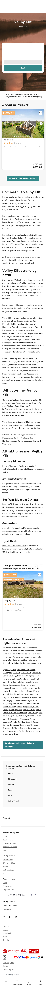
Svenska (6, 940)
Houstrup (29, 688)
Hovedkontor (8, 860)
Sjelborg (13, 716)
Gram (5, 685)
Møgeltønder (35, 697)
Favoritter (29, 984)
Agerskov (6, 669)
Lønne (18, 697)
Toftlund (15, 728)
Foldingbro (35, 682)
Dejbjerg (29, 676)
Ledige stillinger (8, 870)
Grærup (24, 685)
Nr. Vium (16, 700)
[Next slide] (41, 123)
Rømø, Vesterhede (19, 712)
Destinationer (8, 840)
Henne (21, 688)
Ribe (35, 700)
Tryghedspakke (8, 890)
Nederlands (7, 933)
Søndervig (14, 725)
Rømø (22, 703)
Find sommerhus (17, 984)
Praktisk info (7, 886)
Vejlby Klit (8, 140)
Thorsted (34, 725)
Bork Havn (36, 672)
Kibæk (36, 691)
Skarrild (30, 716)
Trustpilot (6, 818)
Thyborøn (7, 728)
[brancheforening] (11, 953)
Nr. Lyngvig (7, 700)
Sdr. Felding (33, 712)
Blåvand (16, 672)
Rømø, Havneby (9, 706)
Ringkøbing (7, 703)
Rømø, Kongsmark (24, 706)
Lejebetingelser (8, 969)
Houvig (37, 688)
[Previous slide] (4, 123)
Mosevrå (25, 697)
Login (5, 883)
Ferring (13, 682)
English (5, 930)
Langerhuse (29, 694)
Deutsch (6, 926)
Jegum (29, 691)
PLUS (5, 873)
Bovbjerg (12, 676)
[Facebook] (11, 917)
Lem (36, 694)
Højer (23, 691)
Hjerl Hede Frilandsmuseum (14, 546)
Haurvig (6, 688)
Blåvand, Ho (26, 672)
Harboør (32, 685)
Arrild (13, 669)
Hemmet (14, 688)
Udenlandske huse (9, 843)
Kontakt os (7, 909)
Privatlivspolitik (8, 963)
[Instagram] (5, 917)
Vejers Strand (12, 731)
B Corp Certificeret (10, 863)
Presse (5, 866)
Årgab (16, 734)
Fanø (36, 676)
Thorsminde (24, 725)
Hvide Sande (14, 691)
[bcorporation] (5, 959)
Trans (22, 728)
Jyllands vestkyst (11, 654)
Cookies (6, 966)
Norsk (5, 936)
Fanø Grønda (8, 679)
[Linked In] (17, 917)
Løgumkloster (8, 697)
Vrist (11, 734)
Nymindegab (26, 700)
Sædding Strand (25, 722)
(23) (23, 68)
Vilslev (5, 734)
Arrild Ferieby (23, 669)
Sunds (14, 722)
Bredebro (21, 676)
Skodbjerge (14, 719)
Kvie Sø (13, 694)
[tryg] (34, 953)
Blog (4, 850)
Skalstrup (22, 716)
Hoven (5, 691)
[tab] (14, 136)
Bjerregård (7, 672)
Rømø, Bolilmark (33, 703)
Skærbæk (24, 719)
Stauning (6, 722)
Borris (5, 676)
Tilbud (5, 836)
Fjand (27, 682)
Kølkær (20, 694)
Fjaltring (20, 682)
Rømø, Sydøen (15, 709)
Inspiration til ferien (10, 847)
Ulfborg (29, 728)
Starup (33, 719)
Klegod (6, 694)
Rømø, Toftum (29, 709)
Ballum (32, 669)
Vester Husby (34, 731)
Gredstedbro (14, 685)
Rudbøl (16, 703)
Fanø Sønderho (22, 679)
